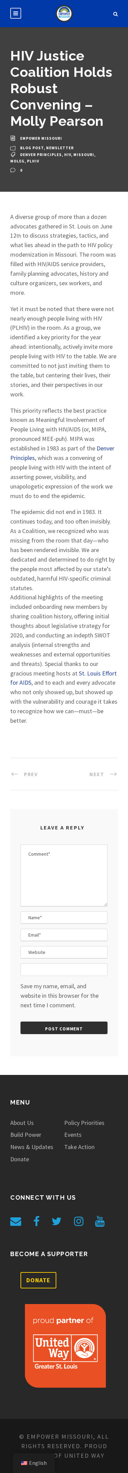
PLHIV (33, 161)
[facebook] (36, 1221)
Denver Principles (41, 154)
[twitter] (57, 1221)
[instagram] (78, 1221)
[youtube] (99, 1221)
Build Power (25, 1134)
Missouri (83, 154)
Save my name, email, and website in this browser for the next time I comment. (59, 995)
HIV (67, 154)
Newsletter (60, 147)
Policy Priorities (84, 1123)
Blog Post (32, 147)
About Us (22, 1123)
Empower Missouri (41, 138)
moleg (17, 161)
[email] (15, 1221)
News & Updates (31, 1147)
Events (73, 1134)
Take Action (79, 1147)
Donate (19, 1159)
